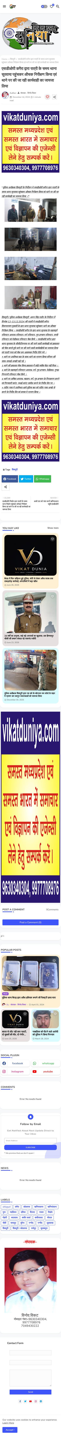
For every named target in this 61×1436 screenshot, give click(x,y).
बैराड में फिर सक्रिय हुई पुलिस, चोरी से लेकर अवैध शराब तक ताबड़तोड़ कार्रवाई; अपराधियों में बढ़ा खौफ (28, 580)
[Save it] (47, 97)
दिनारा (32, 1212)
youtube (48, 1071)
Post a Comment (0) (30, 922)
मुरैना (22, 1222)
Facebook (11, 478)
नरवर (41, 1212)
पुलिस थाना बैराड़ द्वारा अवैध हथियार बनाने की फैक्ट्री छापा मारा (29, 997)
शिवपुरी (12, 59)
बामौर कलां (26, 1217)
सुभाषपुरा (44, 1228)
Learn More (8, 1422)
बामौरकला (39, 1217)
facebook (17, 1063)
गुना (4, 1212)
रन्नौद (40, 1222)
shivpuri (7, 1206)
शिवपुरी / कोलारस (20, 1228)
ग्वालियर (13, 1212)
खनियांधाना (52, 1206)
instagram (17, 1071)
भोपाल (49, 1217)
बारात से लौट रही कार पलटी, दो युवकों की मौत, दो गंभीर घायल (14, 1033)
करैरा (17, 1206)
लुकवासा (50, 1222)
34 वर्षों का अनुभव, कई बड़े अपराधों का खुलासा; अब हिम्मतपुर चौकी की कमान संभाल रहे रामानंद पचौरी (29, 637)
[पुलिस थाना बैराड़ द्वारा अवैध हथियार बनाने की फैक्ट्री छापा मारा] (30, 973)
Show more (53, 527)
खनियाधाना (38, 1206)
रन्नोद (31, 1222)
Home (4, 59)
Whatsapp (44, 478)
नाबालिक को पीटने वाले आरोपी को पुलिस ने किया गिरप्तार (45, 1033)
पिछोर (50, 1212)
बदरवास (14, 1217)
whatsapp (48, 1063)
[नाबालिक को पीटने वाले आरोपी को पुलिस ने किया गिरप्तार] (46, 1019)
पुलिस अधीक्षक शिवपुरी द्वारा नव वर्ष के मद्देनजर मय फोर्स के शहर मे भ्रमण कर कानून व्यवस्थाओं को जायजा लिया (29, 695)
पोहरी (5, 1217)
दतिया (23, 1212)
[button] (44, 6)
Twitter (27, 478)
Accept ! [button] (10, 1429)
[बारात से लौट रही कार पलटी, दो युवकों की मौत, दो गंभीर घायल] (15, 1019)
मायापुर (13, 1222)
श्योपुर (33, 1228)
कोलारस (26, 1206)
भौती (4, 1222)
